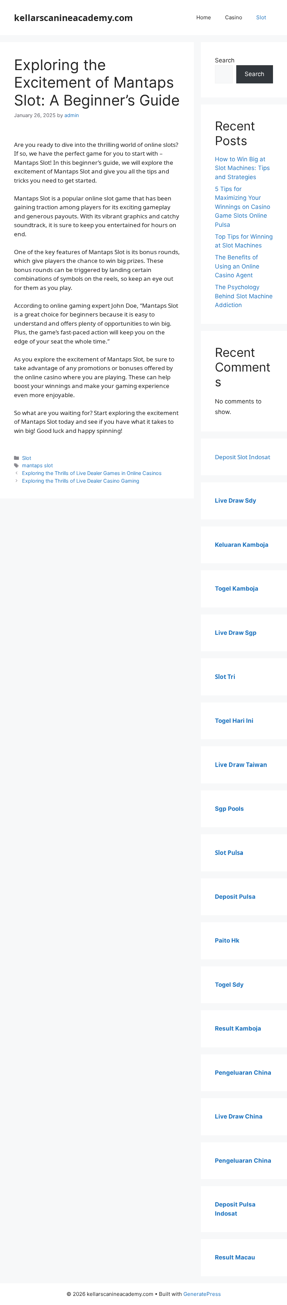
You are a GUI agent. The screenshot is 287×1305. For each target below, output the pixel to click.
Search (224, 60)
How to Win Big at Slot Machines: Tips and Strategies (242, 168)
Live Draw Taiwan (241, 765)
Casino (233, 17)
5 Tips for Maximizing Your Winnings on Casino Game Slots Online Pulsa (242, 206)
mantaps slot (37, 465)
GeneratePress (202, 1294)
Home (203, 17)
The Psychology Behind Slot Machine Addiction (244, 296)
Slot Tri (225, 677)
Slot (261, 17)
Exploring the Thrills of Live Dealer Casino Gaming (80, 481)
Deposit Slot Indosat (242, 457)
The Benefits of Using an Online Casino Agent (237, 266)
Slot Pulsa (229, 853)
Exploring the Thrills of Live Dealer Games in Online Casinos (92, 473)
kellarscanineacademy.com (73, 17)
